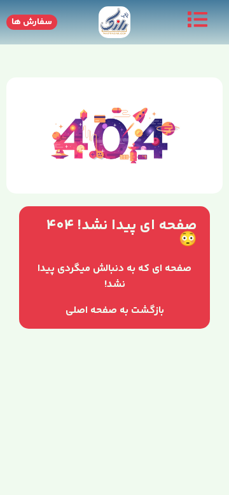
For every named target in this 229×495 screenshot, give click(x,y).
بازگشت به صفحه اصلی (115, 311)
